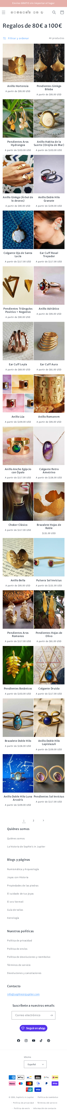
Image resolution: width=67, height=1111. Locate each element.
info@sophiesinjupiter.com (23, 994)
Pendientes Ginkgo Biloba (49, 87)
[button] (54, 12)
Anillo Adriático (49, 308)
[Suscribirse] (51, 1015)
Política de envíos (17, 948)
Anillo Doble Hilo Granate (49, 199)
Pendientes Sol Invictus (49, 796)
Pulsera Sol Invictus (49, 580)
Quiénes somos (16, 838)
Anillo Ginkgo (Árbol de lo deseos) (18, 199)
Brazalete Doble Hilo (18, 740)
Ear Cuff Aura (49, 364)
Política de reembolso (48, 1097)
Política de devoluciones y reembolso (29, 956)
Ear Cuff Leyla (18, 364)
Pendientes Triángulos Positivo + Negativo (18, 310)
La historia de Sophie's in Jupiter (26, 846)
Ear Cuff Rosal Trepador (49, 254)
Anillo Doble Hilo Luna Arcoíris (18, 798)
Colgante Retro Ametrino (49, 471)
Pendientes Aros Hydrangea (18, 143)
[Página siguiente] (43, 820)
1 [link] (24, 820)
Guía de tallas (15, 909)
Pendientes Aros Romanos (18, 634)
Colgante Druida (48, 688)
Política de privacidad (19, 940)
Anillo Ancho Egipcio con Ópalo (18, 471)
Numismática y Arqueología (23, 869)
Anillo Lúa (18, 416)
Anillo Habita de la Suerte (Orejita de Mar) (49, 143)
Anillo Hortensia (18, 86)
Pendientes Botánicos (18, 688)
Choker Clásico (18, 524)
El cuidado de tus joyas (20, 893)
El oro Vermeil (15, 901)
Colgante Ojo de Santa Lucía (18, 254)
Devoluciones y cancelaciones (24, 973)
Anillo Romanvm (49, 416)
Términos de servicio (19, 965)
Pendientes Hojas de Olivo (49, 634)
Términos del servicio (47, 1102)
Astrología (13, 917)
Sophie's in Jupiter (25, 1097)
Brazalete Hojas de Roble (49, 526)
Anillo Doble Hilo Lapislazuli (49, 742)
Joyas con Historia (17, 877)
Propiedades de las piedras (23, 885)
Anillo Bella (18, 580)
